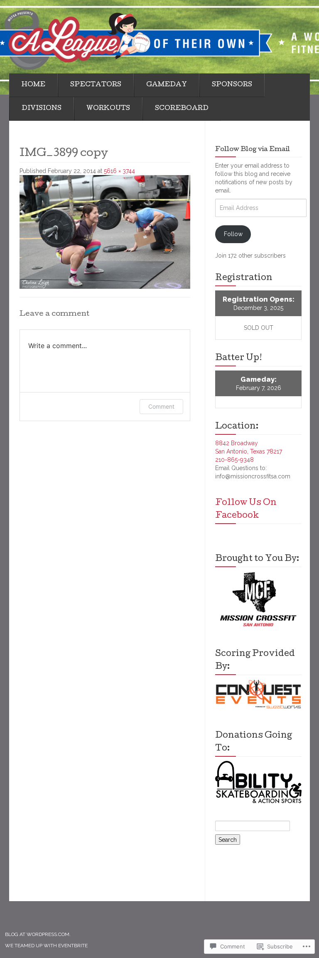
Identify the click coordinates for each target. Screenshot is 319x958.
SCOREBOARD (182, 108)
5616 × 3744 (119, 171)
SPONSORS (232, 85)
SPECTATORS (95, 85)
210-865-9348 (234, 459)
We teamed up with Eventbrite (46, 945)
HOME (33, 85)
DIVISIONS (41, 108)
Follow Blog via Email (252, 149)
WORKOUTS (108, 108)
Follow (233, 234)
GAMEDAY (166, 85)
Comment (161, 406)
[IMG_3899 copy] (105, 231)
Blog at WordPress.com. (38, 934)
